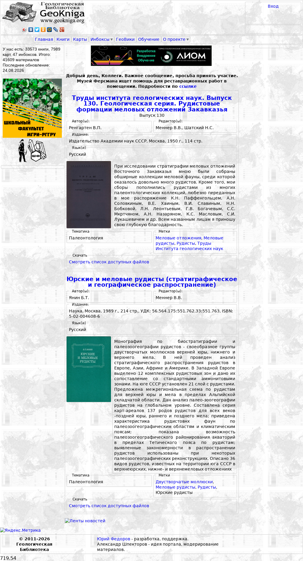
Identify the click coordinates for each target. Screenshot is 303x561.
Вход (273, 6)
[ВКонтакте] (31, 29)
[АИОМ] (152, 56)
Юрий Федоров (113, 538)
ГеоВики (125, 39)
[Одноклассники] (43, 29)
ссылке (188, 86)
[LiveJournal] (56, 29)
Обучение (148, 39)
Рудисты (186, 243)
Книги (63, 39)
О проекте (174, 39)
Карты (80, 39)
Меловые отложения (178, 238)
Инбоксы (100, 39)
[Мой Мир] (49, 29)
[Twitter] (37, 29)
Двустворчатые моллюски (184, 481)
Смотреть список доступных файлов (109, 262)
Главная (44, 39)
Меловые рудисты (175, 487)
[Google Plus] (62, 29)
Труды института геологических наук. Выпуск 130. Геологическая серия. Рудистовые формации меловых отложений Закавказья (152, 104)
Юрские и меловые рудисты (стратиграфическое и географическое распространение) (152, 282)
